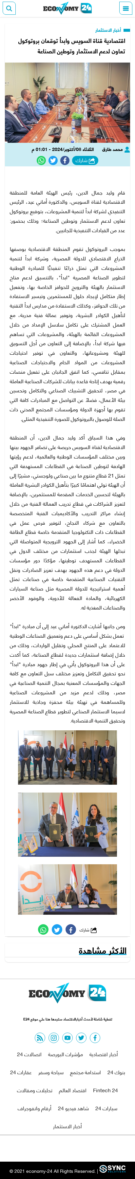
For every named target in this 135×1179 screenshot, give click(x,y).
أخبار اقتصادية (103, 1053)
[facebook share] (64, 160)
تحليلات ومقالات (34, 1090)
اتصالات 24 (29, 1053)
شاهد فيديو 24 (73, 1108)
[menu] (125, 8)
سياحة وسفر (51, 1071)
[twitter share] (53, 160)
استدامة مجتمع (85, 1071)
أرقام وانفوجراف (34, 1108)
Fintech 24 (105, 1090)
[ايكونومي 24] (67, 8)
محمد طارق (113, 149)
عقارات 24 (21, 1071)
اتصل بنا (52, 1148)
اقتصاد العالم (73, 1090)
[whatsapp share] (41, 160)
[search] (9, 8)
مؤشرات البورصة (65, 1053)
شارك (82, 160)
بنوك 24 (116, 1071)
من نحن (83, 1148)
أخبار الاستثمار (108, 29)
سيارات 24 (106, 1108)
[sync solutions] (111, 1171)
